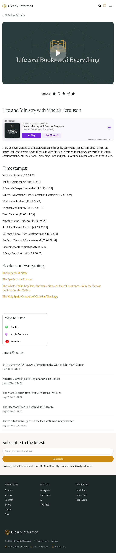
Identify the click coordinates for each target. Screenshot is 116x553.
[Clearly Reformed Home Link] (58, 532)
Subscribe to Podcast (18, 546)
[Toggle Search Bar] (99, 6)
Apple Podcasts (19, 334)
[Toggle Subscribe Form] (104, 5)
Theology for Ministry (14, 273)
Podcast (9, 500)
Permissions (43, 541)
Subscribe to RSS (41, 546)
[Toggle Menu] (111, 5)
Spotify (15, 326)
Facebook (45, 495)
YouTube (15, 341)
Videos (8, 495)
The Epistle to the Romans (17, 279)
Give (7, 514)
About (8, 510)
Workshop (81, 490)
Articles (8, 490)
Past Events (81, 500)
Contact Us (60, 546)
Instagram (45, 490)
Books (8, 505)
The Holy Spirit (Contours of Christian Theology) (30, 296)
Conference (81, 495)
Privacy (54, 541)
